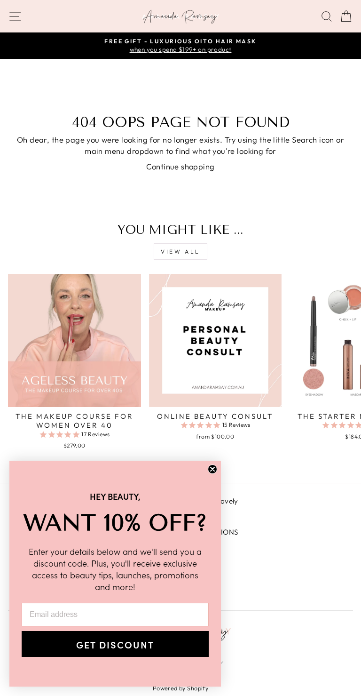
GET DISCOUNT (115, 644)
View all (180, 251)
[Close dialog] (212, 469)
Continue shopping (180, 166)
